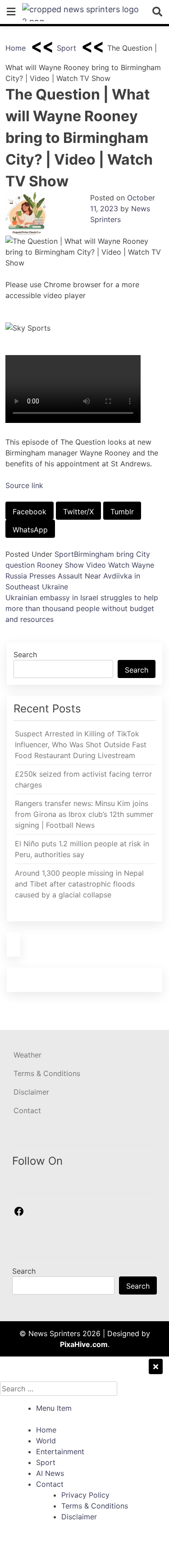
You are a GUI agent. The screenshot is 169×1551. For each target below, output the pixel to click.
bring (125, 554)
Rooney (50, 564)
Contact (27, 1110)
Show (74, 564)
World (46, 1440)
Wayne (143, 564)
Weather (27, 1054)
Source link (24, 485)
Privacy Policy (85, 1494)
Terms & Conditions (47, 1073)
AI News (50, 1473)
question (20, 564)
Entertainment (60, 1451)
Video (96, 564)
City (143, 554)
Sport (66, 47)
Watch (118, 564)
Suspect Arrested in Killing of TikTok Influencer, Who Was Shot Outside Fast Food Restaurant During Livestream (80, 744)
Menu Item (54, 1408)
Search (25, 654)
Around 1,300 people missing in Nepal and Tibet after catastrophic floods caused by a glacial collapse (79, 883)
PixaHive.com (84, 1344)
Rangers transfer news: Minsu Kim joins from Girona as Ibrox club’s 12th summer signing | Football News (84, 814)
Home (15, 47)
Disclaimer (31, 1091)
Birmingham (94, 554)
